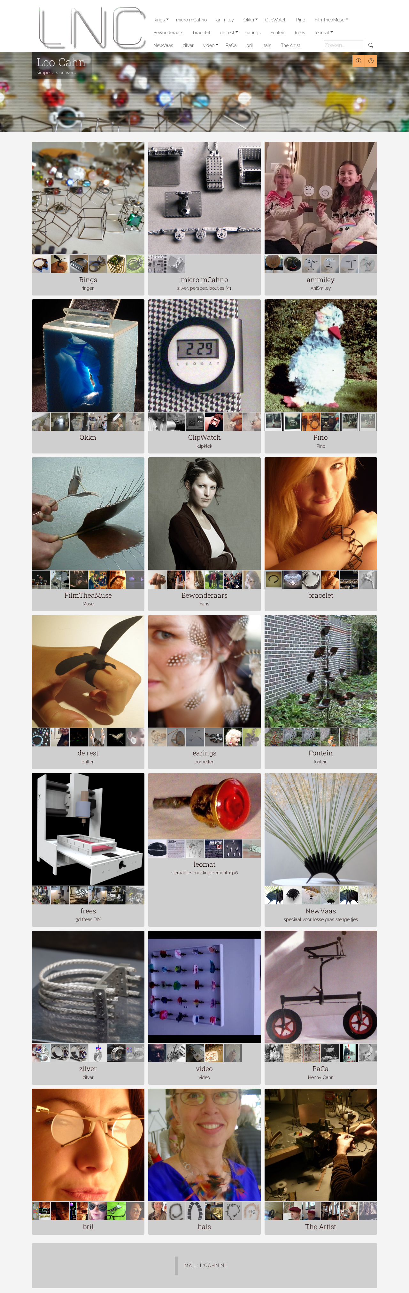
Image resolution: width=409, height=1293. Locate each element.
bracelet (201, 32)
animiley (225, 19)
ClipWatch (276, 19)
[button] (12, 1280)
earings (253, 32)
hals (267, 45)
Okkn (248, 19)
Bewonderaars (168, 32)
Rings (159, 19)
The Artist (290, 45)
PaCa (231, 45)
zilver (188, 45)
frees (300, 32)
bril (249, 45)
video (208, 45)
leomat (322, 32)
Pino (300, 19)
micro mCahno (191, 19)
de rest (227, 32)
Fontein (277, 32)
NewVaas (163, 45)
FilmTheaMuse (329, 19)
